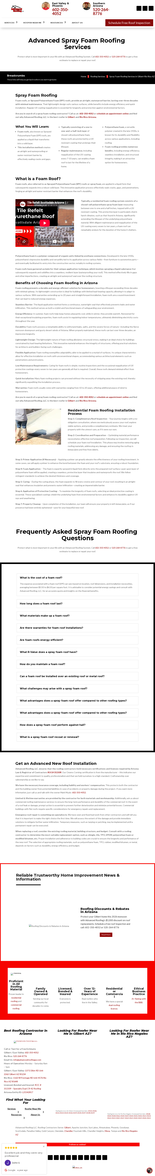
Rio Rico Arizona (88, 117)
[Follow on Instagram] (145, 8)
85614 (149, 1116)
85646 (136, 1116)
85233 (62, 1113)
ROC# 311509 (54, 772)
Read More (106, 935)
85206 (95, 1111)
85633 (114, 1118)
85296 (79, 1113)
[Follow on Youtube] (151, 8)
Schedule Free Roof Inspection (129, 23)
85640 (109, 1116)
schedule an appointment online (113, 113)
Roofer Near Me (32, 23)
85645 (127, 1116)
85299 (93, 1113)
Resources (57, 23)
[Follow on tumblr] (80, 1157)
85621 (144, 1116)
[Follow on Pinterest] (86, 1157)
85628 (148, 1114)
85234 (66, 1113)
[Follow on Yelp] (68, 1157)
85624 (127, 1118)
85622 (109, 1118)
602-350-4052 (60, 11)
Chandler (68, 1131)
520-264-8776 (101, 11)
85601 (118, 1118)
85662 (118, 1116)
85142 (90, 1111)
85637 (122, 1118)
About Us (77, 23)
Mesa (107, 1131)
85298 (88, 1113)
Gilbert (71, 117)
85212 (57, 1113)
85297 (84, 1113)
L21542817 (27, 1092)
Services (9, 23)
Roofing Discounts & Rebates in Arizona (105, 910)
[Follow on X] (104, 1157)
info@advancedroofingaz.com (27, 1059)
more (23, 1155)
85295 (75, 1113)
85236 (71, 1113)
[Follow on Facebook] (139, 8)
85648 (114, 1116)
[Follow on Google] (92, 1157)
